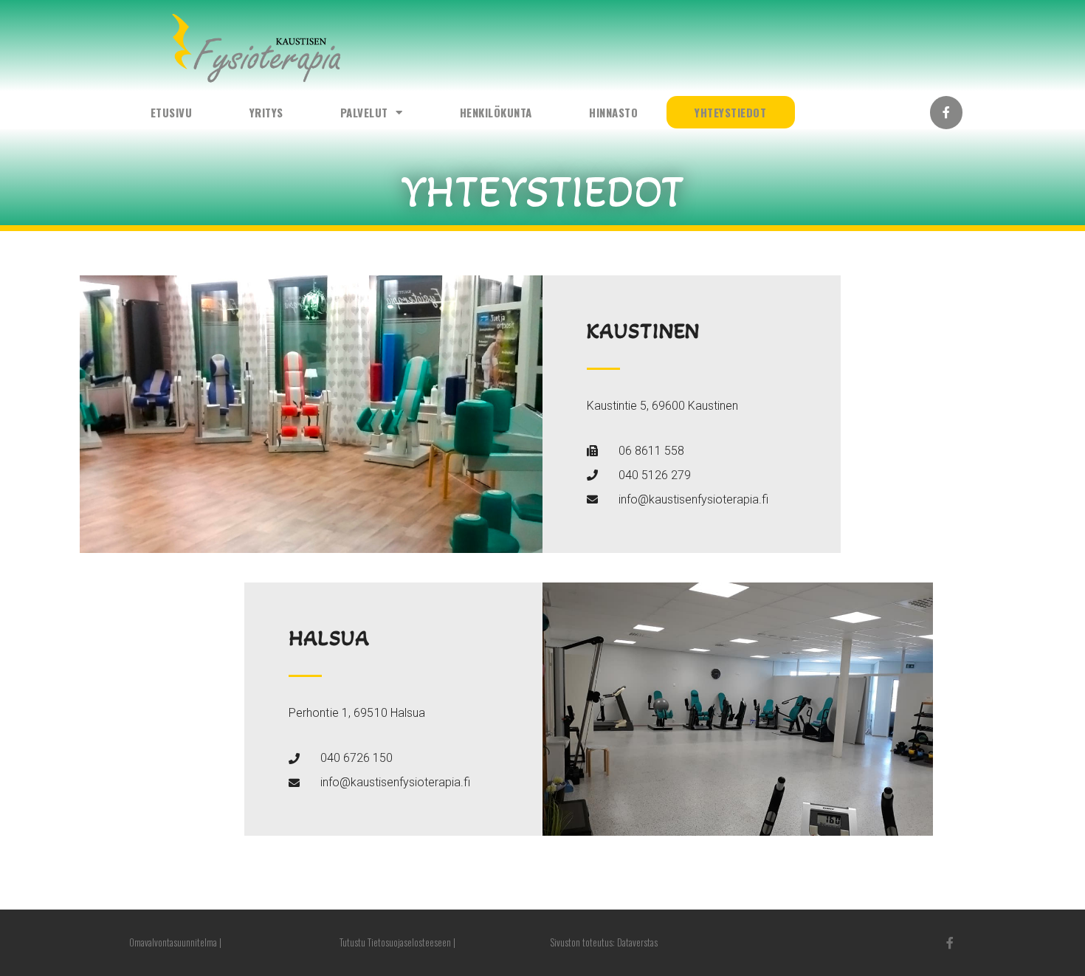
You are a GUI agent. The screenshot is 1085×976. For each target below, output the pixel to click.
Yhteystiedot (730, 112)
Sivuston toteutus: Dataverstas (604, 942)
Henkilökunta (496, 112)
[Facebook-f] (946, 112)
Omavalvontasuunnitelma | (175, 942)
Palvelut (364, 112)
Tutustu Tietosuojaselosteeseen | (397, 942)
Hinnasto (613, 112)
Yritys (266, 112)
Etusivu (172, 112)
